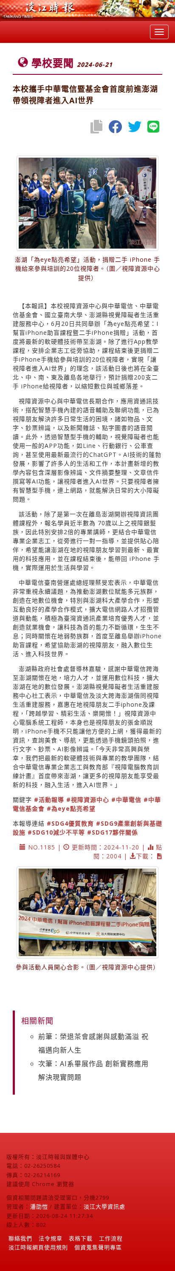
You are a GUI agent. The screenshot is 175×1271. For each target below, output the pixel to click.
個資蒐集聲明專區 (98, 1247)
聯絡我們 (20, 1238)
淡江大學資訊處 (104, 1206)
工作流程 (111, 1238)
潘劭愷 (39, 1206)
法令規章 (50, 1238)
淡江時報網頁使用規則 (38, 1247)
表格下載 (81, 1238)
